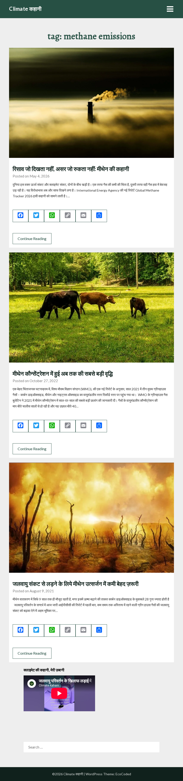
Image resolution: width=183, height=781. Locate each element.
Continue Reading (32, 238)
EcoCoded (123, 774)
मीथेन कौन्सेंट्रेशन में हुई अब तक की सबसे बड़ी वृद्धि (63, 373)
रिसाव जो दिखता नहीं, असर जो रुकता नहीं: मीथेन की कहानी (71, 168)
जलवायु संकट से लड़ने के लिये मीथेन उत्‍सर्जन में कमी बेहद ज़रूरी (75, 583)
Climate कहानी (25, 8)
